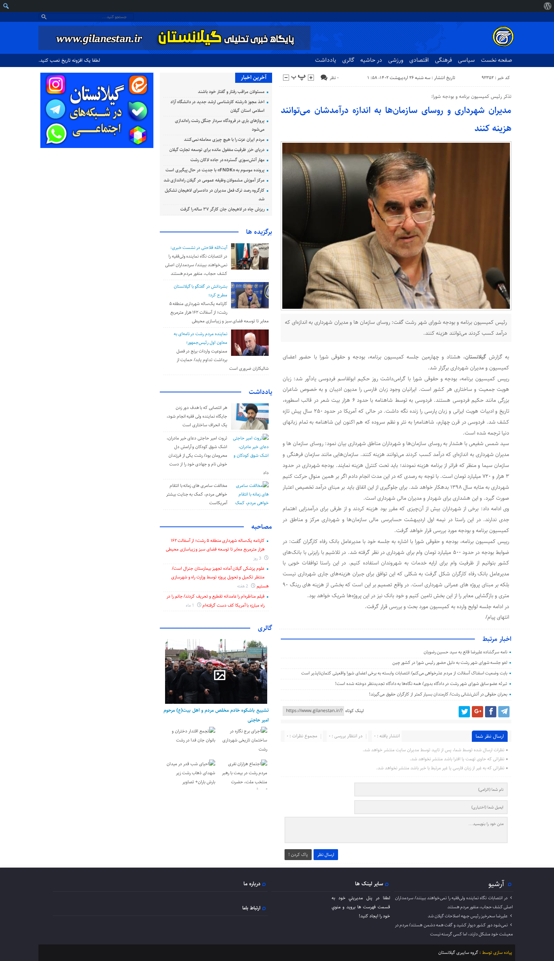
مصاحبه (261, 527)
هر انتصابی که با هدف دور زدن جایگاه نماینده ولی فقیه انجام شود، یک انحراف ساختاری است (197, 416)
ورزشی (395, 60)
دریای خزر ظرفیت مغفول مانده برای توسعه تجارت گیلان (217, 149)
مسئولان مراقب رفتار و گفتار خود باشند (231, 91)
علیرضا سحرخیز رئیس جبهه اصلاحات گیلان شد (468, 916)
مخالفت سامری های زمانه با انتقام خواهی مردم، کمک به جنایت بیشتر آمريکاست (196, 494)
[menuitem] (547, 6)
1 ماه (190, 605)
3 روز (257, 558)
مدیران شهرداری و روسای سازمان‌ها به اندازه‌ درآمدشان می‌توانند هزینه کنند (396, 119)
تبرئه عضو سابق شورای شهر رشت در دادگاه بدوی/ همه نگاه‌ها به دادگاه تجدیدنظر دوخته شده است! (421, 683)
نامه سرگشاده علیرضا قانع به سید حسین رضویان (466, 652)
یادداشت (325, 60)
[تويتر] (464, 711)
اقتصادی (419, 60)
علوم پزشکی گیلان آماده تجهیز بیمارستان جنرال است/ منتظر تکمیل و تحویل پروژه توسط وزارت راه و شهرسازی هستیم (220, 577)
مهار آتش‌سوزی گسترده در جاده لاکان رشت (227, 159)
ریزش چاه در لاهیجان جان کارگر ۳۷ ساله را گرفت (222, 209)
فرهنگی (443, 60)
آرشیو (496, 884)
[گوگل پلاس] (477, 711)
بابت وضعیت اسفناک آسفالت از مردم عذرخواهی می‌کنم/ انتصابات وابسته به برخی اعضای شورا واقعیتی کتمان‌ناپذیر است (404, 673)
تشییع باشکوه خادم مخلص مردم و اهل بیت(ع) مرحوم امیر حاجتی (216, 715)
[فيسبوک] (490, 711)
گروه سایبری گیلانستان (458, 952)
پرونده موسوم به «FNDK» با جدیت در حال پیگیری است (215, 170)
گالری (348, 60)
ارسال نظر (325, 854)
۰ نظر (334, 77)
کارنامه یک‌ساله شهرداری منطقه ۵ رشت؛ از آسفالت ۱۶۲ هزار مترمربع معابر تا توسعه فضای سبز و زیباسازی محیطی (219, 312)
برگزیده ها (259, 232)
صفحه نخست (496, 60)
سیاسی (466, 60)
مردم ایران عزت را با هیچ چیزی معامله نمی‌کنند (224, 139)
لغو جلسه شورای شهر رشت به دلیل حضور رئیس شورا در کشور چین (450, 662)
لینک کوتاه (354, 710)
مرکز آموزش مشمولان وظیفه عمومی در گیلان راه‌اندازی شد (214, 180)
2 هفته (243, 586)
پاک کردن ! (298, 854)
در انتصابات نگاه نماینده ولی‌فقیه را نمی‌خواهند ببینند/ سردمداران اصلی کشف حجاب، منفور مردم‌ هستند (196, 265)
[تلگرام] (504, 711)
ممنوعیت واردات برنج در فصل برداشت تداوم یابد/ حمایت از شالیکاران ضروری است (222, 360)
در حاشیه (371, 60)
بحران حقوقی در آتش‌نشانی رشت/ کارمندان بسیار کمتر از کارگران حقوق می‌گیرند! (438, 694)
